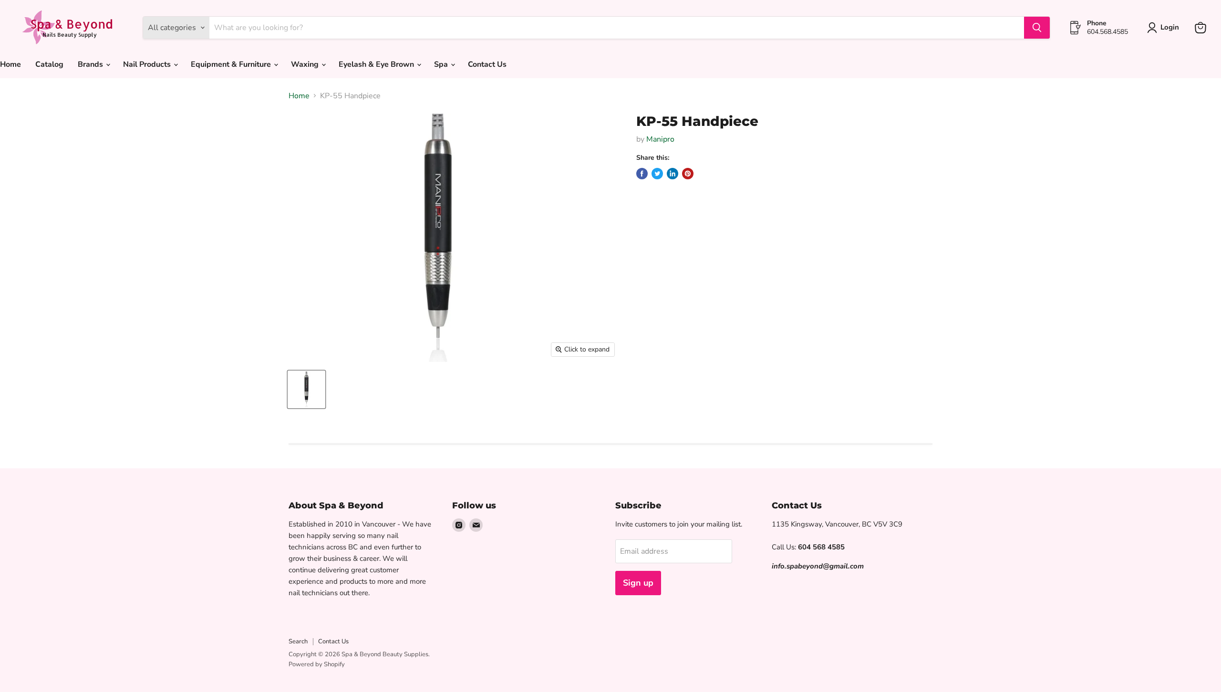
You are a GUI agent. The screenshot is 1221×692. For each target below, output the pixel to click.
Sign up (638, 583)
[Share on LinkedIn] (672, 173)
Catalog (49, 64)
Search (298, 641)
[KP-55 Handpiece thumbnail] (306, 389)
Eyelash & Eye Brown (377, 64)
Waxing (306, 64)
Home (299, 96)
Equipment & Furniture (232, 64)
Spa (442, 64)
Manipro (660, 139)
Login (1169, 27)
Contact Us (487, 64)
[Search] (1037, 28)
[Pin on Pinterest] (687, 173)
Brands (91, 64)
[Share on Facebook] (642, 173)
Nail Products (148, 64)
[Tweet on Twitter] (657, 173)
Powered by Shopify (317, 664)
